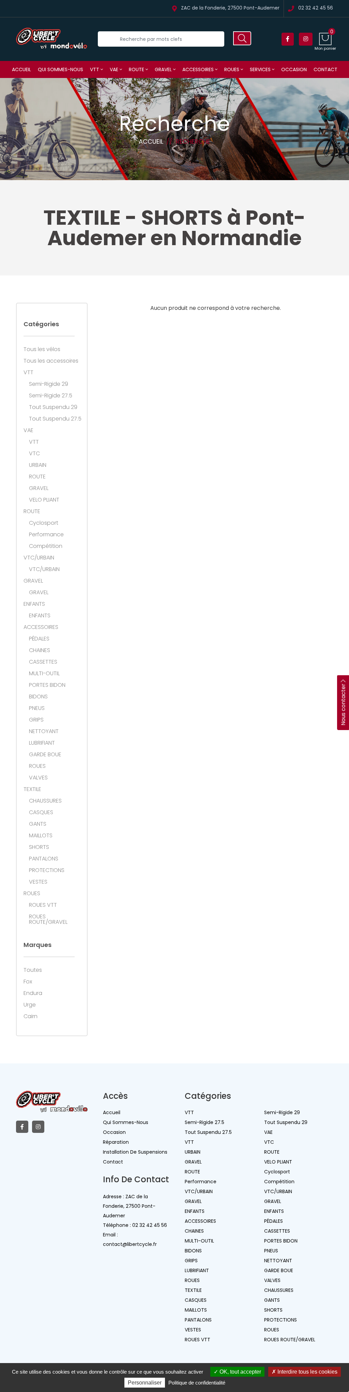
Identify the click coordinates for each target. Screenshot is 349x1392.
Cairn (30, 1016)
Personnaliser (145, 1383)
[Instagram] (306, 39)
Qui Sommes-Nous (125, 1122)
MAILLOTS (40, 835)
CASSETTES (43, 662)
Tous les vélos (42, 349)
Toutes (33, 970)
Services (261, 69)
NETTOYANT (44, 731)
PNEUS (37, 708)
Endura (33, 993)
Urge (30, 1005)
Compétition (45, 546)
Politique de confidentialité (196, 1383)
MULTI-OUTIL (44, 673)
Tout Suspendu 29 (53, 407)
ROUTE (137, 69)
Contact (325, 69)
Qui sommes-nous (60, 69)
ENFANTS (34, 604)
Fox (28, 981)
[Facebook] (288, 39)
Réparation (116, 1142)
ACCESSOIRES (198, 69)
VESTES (38, 882)
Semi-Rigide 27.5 (50, 395)
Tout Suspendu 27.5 (55, 419)
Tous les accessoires (51, 361)
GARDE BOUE (45, 754)
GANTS (37, 824)
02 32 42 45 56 (315, 8)
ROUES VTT (43, 905)
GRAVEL (164, 69)
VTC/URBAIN (39, 557)
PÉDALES (39, 639)
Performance (46, 534)
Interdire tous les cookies (306, 1372)
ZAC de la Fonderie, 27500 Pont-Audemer (230, 8)
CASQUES (41, 812)
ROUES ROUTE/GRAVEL (48, 919)
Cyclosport (43, 523)
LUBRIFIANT (42, 743)
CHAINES (39, 650)
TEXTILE (32, 789)
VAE (115, 69)
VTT (95, 69)
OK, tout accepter (239, 1372)
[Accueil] (52, 39)
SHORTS (39, 847)
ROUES (232, 69)
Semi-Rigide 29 (48, 384)
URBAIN (37, 465)
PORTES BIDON (47, 685)
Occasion (294, 69)
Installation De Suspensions (135, 1152)
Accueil (21, 69)
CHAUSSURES (45, 801)
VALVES (38, 777)
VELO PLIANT (44, 500)
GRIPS (36, 720)
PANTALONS (43, 858)
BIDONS (38, 696)
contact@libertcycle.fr (130, 1244)
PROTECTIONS (46, 870)
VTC (34, 453)
